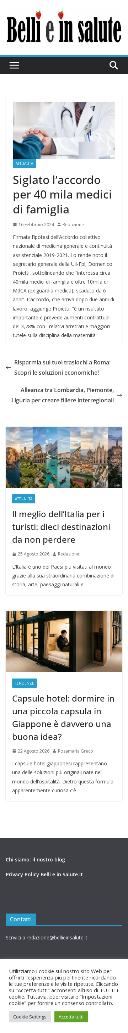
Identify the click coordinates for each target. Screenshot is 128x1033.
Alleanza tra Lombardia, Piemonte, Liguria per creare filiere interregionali (62, 395)
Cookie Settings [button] (30, 1017)
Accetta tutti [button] (71, 1017)
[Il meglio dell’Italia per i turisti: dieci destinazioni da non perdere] (64, 457)
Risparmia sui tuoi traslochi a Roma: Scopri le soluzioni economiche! (62, 367)
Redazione (73, 225)
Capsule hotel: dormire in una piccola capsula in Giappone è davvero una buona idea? (63, 717)
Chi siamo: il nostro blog (35, 859)
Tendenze (24, 683)
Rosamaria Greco (75, 751)
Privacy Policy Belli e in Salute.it (44, 874)
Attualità (24, 163)
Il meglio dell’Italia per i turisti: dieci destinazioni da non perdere (61, 526)
